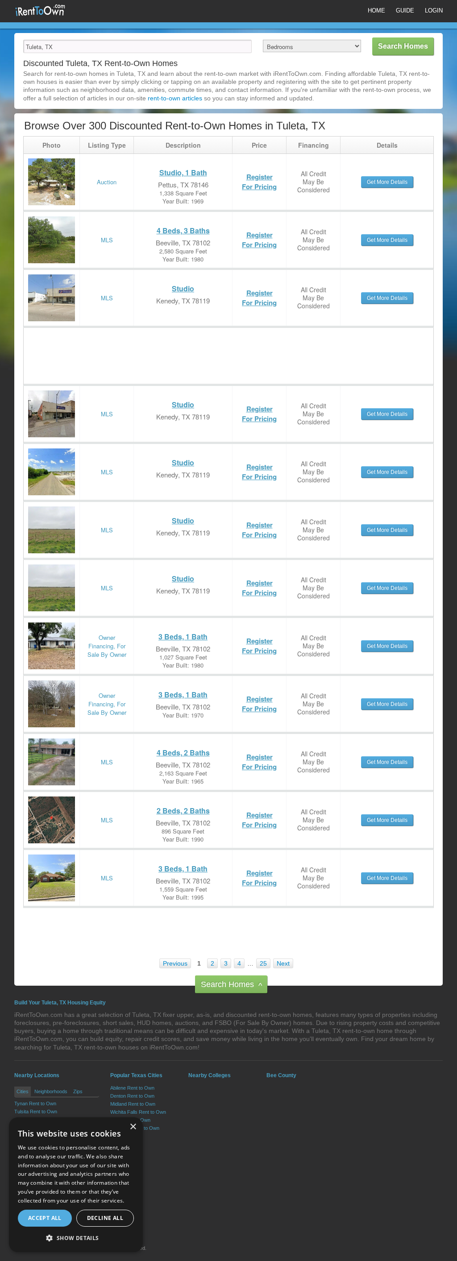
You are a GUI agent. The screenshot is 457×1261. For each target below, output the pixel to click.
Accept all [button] (45, 1218)
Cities (23, 1091)
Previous (175, 963)
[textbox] (137, 46)
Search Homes (231, 985)
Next (283, 963)
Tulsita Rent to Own (35, 1111)
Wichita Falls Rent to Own (138, 1112)
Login (434, 10)
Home (376, 10)
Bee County (281, 1075)
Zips (78, 1091)
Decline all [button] (105, 1218)
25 (263, 963)
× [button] (132, 1127)
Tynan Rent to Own (35, 1103)
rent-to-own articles (175, 98)
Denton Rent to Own (132, 1096)
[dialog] (76, 1184)
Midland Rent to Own (132, 1104)
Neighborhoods (50, 1091)
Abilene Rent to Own (132, 1088)
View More (122, 1138)
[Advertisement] (186, 348)
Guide (405, 10)
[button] (76, 1237)
